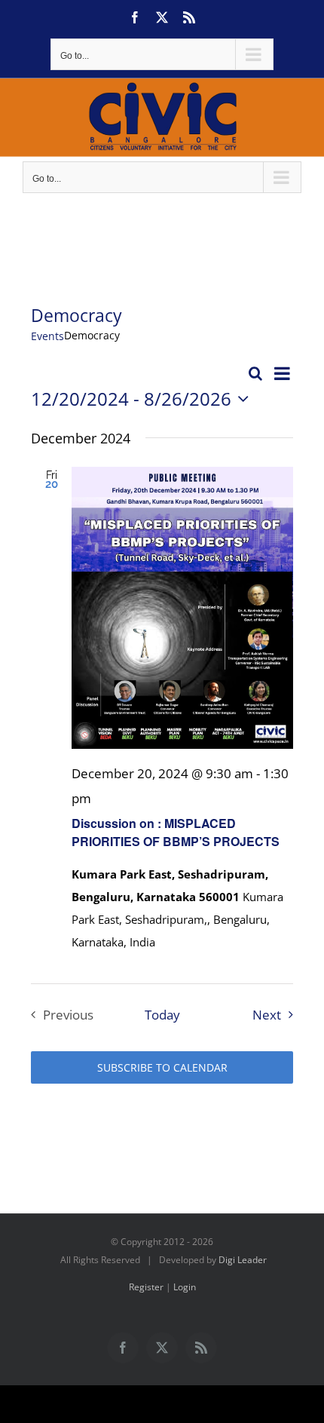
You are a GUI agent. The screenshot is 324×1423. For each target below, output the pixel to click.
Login (184, 1286)
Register (146, 1286)
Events (47, 336)
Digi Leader (243, 1259)
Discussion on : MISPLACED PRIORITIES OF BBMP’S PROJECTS (176, 832)
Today (162, 1014)
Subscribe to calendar (162, 1067)
